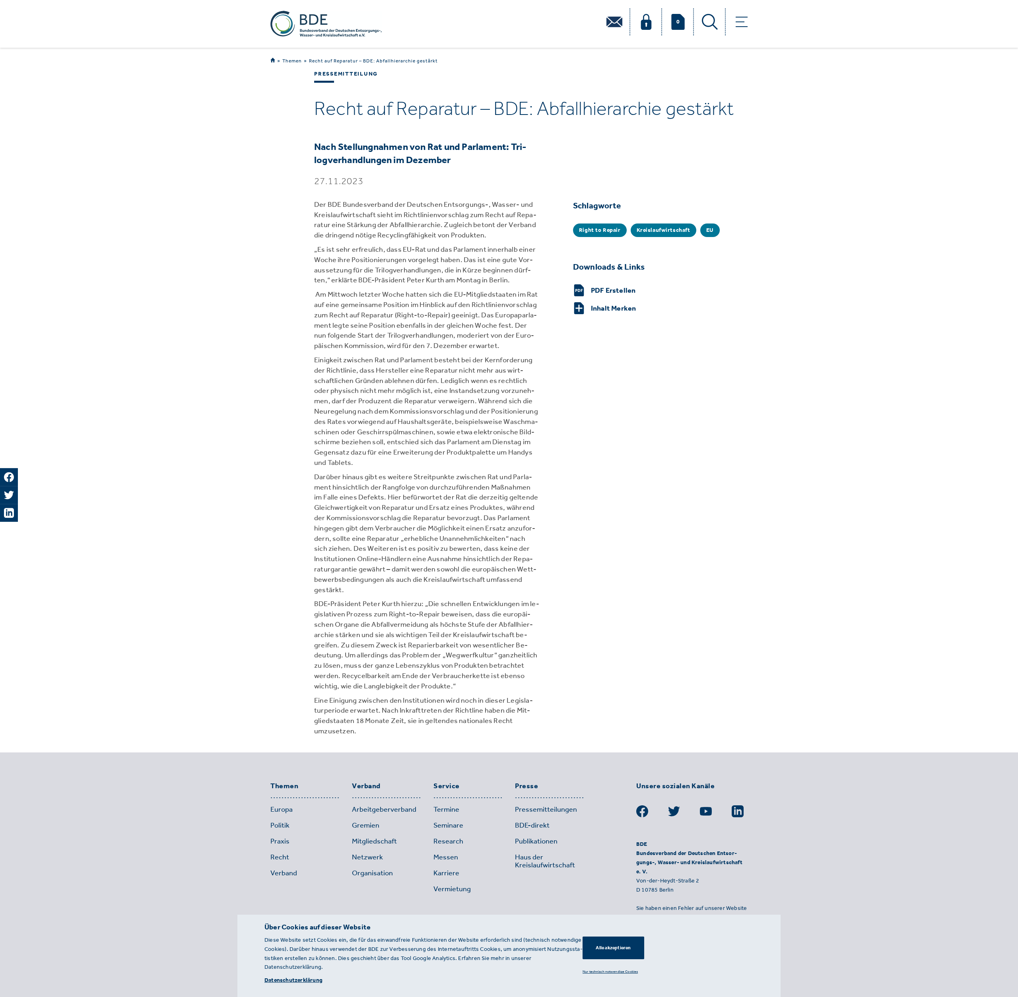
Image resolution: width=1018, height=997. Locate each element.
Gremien (365, 825)
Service (446, 786)
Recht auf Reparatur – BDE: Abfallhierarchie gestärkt (373, 60)
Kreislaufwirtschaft (663, 230)
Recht (279, 857)
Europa (281, 809)
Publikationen (536, 841)
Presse (526, 786)
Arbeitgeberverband (384, 809)
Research (448, 841)
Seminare (448, 825)
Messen (445, 857)
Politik (279, 825)
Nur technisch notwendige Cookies (610, 971)
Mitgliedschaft (374, 841)
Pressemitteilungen (546, 809)
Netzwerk (367, 857)
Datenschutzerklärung (293, 980)
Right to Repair (600, 230)
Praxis (279, 841)
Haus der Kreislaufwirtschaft (545, 861)
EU (710, 230)
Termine (446, 809)
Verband (366, 786)
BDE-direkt (532, 825)
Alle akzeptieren (613, 947)
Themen (292, 60)
